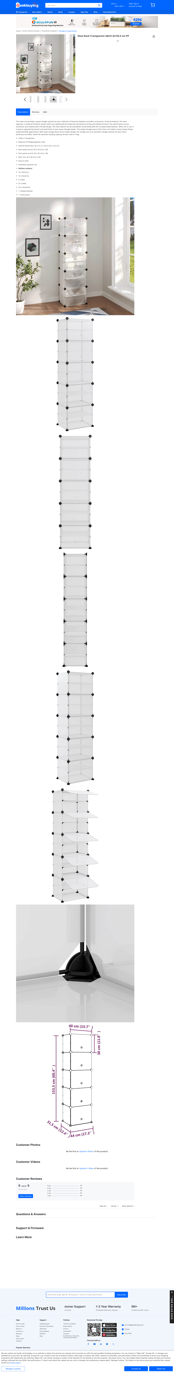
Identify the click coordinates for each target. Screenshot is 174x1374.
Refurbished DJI (109, 12)
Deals (60, 12)
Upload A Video (86, 1168)
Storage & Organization (68, 31)
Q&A (45, 112)
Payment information (46, 1326)
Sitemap (18, 1341)
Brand (50, 12)
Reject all (161, 1369)
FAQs (17, 1336)
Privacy (65, 1329)
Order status (20, 1338)
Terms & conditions (69, 1324)
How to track (20, 1326)
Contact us (19, 1331)
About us (19, 1329)
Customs (66, 1334)
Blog (95, 12)
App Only (84, 12)
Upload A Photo (86, 1151)
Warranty (19, 1334)
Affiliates (42, 1334)
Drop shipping (44, 1331)
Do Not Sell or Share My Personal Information (71, 1336)
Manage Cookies (13, 1369)
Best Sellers (37, 12)
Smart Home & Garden (31, 31)
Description (23, 112)
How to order (20, 1324)
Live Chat (128, 1333)
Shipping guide (44, 1324)
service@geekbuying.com (134, 1325)
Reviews (35, 112)
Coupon (72, 12)
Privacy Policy (15, 1363)
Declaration (67, 1331)
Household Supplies (49, 31)
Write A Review (25, 1196)
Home (18, 31)
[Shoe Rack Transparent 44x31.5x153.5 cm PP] (30, 99)
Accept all (136, 1369)
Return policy (67, 1326)
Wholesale (43, 1329)
